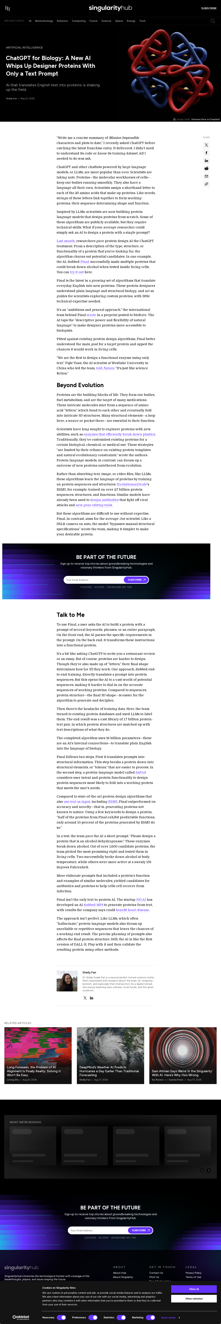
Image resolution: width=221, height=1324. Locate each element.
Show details (168, 1317)
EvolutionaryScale (132, 484)
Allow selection (194, 1298)
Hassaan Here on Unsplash (205, 119)
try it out (77, 272)
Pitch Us (154, 1277)
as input (83, 802)
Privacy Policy (193, 1272)
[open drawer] (7, 8)
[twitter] (85, 998)
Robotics (62, 20)
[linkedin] (91, 998)
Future (93, 20)
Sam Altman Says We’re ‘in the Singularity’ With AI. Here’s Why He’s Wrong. (182, 1073)
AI (30, 20)
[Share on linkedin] (206, 160)
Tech (142, 20)
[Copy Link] (206, 184)
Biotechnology (44, 20)
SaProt (141, 772)
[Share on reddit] (206, 168)
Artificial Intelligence (24, 47)
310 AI (141, 900)
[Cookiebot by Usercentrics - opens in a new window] (21, 1317)
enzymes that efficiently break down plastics (119, 434)
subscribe (209, 8)
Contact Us (156, 1272)
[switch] (93, 1317)
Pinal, (84, 262)
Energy (131, 20)
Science (106, 20)
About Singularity (123, 1277)
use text (70, 802)
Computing (79, 20)
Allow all (194, 1289)
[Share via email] (206, 176)
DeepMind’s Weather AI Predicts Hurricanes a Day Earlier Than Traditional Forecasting (109, 1071)
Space (119, 20)
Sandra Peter (176, 1079)
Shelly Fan (11, 98)
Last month (66, 241)
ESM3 (112, 802)
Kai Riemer (158, 1079)
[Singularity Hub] (110, 8)
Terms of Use (193, 1277)
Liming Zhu (13, 1079)
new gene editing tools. (94, 505)
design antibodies (104, 500)
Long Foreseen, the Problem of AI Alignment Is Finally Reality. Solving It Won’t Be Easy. (34, 1071)
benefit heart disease (132, 910)
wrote (91, 315)
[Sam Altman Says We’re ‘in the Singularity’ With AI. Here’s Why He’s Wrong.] (183, 1055)
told (105, 368)
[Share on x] (206, 145)
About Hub (119, 1272)
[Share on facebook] (206, 153)
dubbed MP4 (93, 905)
